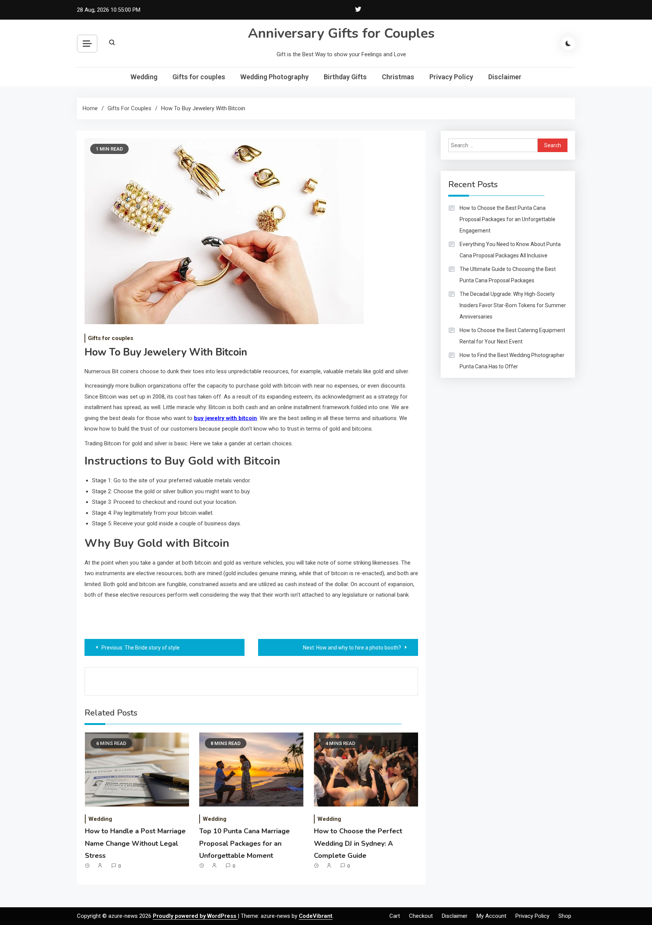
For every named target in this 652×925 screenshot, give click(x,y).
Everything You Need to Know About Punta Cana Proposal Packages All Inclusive (510, 250)
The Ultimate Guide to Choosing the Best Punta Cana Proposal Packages (508, 274)
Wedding (144, 77)
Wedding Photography (274, 77)
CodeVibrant (315, 916)
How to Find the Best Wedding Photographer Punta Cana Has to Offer (512, 360)
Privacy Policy (451, 77)
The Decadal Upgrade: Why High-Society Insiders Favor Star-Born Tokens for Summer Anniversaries (513, 305)
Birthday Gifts (345, 77)
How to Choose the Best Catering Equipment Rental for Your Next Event (512, 336)
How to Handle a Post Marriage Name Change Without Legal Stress (135, 843)
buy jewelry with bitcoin (225, 418)
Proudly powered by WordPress (195, 916)
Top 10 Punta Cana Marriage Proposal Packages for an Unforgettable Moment (244, 843)
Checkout (421, 916)
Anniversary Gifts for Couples (341, 33)
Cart (394, 916)
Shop (564, 916)
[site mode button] (568, 43)
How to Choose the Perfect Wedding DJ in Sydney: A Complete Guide (358, 843)
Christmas (398, 77)
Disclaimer (504, 77)
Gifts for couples (198, 77)
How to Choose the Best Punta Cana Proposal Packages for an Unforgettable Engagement (507, 219)
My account (491, 916)
